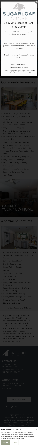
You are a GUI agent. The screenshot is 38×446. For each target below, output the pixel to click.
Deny (15, 442)
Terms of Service (23, 72)
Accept (5, 442)
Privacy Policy (11, 72)
